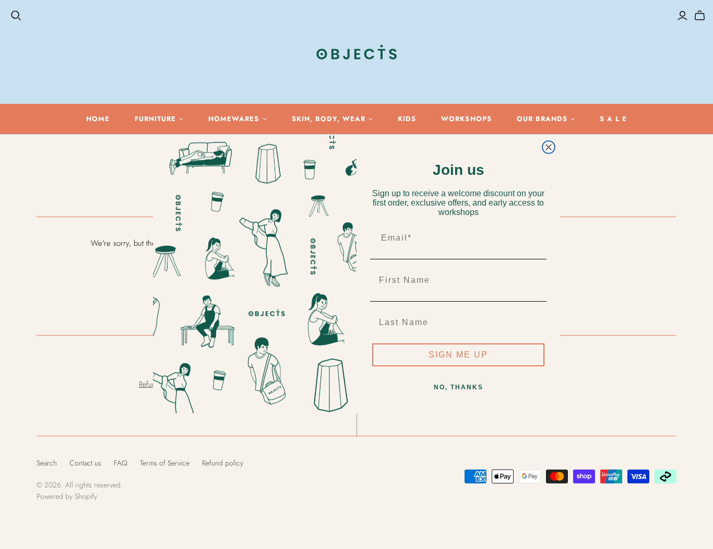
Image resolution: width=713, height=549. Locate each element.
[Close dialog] (548, 147)
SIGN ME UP (458, 354)
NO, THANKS (458, 387)
